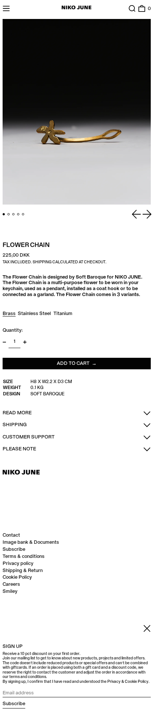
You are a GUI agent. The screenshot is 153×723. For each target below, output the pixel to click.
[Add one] (24, 342)
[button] (132, 8)
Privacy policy (18, 563)
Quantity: (13, 330)
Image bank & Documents (31, 542)
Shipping (42, 262)
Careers (11, 584)
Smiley (10, 591)
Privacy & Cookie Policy (128, 681)
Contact (11, 535)
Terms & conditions (24, 556)
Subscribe (14, 549)
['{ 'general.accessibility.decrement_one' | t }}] (4, 342)
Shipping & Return (23, 570)
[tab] (4, 214)
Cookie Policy (17, 577)
